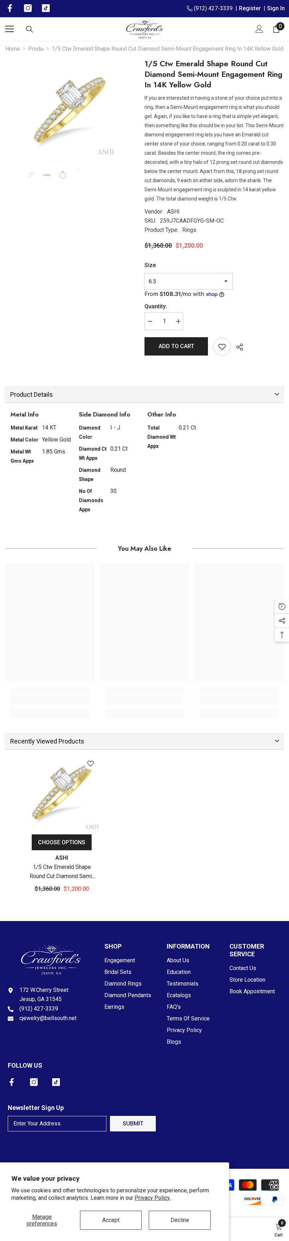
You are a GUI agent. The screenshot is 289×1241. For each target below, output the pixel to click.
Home (12, 48)
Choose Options (61, 842)
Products (36, 48)
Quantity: (155, 306)
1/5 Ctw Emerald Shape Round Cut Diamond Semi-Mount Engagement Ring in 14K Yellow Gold (62, 872)
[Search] (29, 29)
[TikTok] (56, 1082)
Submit (133, 1123)
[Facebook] (11, 1082)
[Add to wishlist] (222, 347)
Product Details (31, 394)
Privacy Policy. (153, 1197)
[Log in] (259, 29)
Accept (110, 1220)
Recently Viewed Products (47, 741)
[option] (69, 109)
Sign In (276, 8)
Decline (180, 1220)
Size (150, 265)
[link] (50, 700)
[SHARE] (237, 347)
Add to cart (176, 346)
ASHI (173, 211)
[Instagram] (33, 1082)
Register (251, 8)
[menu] (9, 29)
